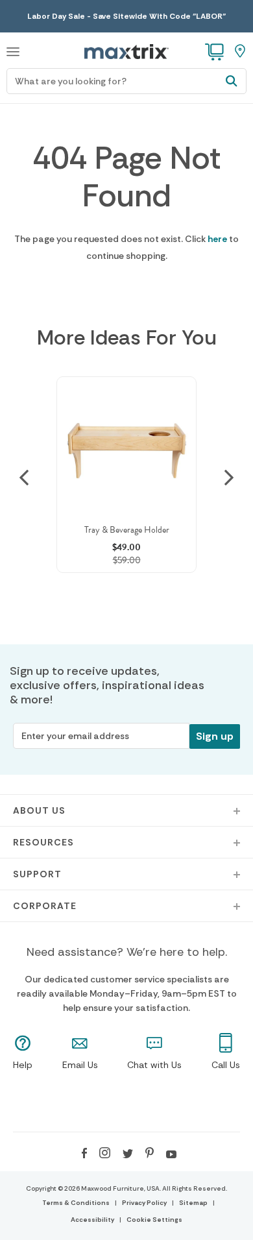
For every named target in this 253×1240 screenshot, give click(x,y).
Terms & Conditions (76, 1202)
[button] (13, 50)
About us (39, 810)
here (217, 239)
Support (37, 874)
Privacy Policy (144, 1202)
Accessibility (92, 1219)
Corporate (45, 906)
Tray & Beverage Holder (126, 530)
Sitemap (193, 1202)
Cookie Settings (154, 1219)
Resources (43, 842)
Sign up (215, 736)
